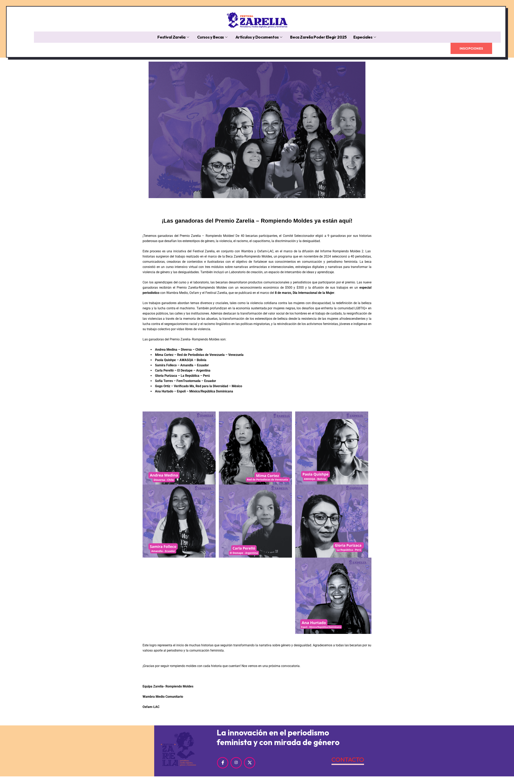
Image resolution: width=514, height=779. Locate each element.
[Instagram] (236, 762)
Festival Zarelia (171, 37)
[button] (500, 46)
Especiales (362, 37)
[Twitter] (249, 762)
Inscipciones (471, 48)
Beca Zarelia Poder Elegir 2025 (318, 37)
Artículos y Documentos (257, 37)
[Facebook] (222, 762)
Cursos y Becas (210, 37)
